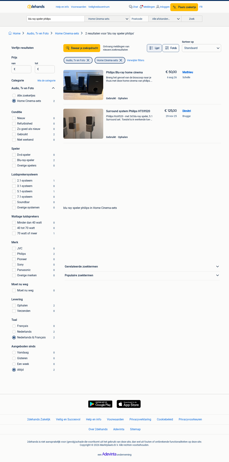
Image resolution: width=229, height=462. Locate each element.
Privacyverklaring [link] (140, 419)
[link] (40, 7)
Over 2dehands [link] (98, 429)
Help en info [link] (62, 6)
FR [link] (201, 6)
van (13, 63)
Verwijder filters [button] (135, 60)
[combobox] (56, 19)
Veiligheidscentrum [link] (98, 6)
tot (36, 63)
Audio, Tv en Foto (75, 60)
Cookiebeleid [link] (165, 419)
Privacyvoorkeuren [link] (190, 419)
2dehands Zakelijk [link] (38, 419)
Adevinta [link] (118, 429)
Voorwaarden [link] (78, 6)
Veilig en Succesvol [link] (68, 419)
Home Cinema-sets (107, 60)
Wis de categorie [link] (46, 80)
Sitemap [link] (135, 429)
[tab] (154, 48)
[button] (147, 7)
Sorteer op (188, 41)
